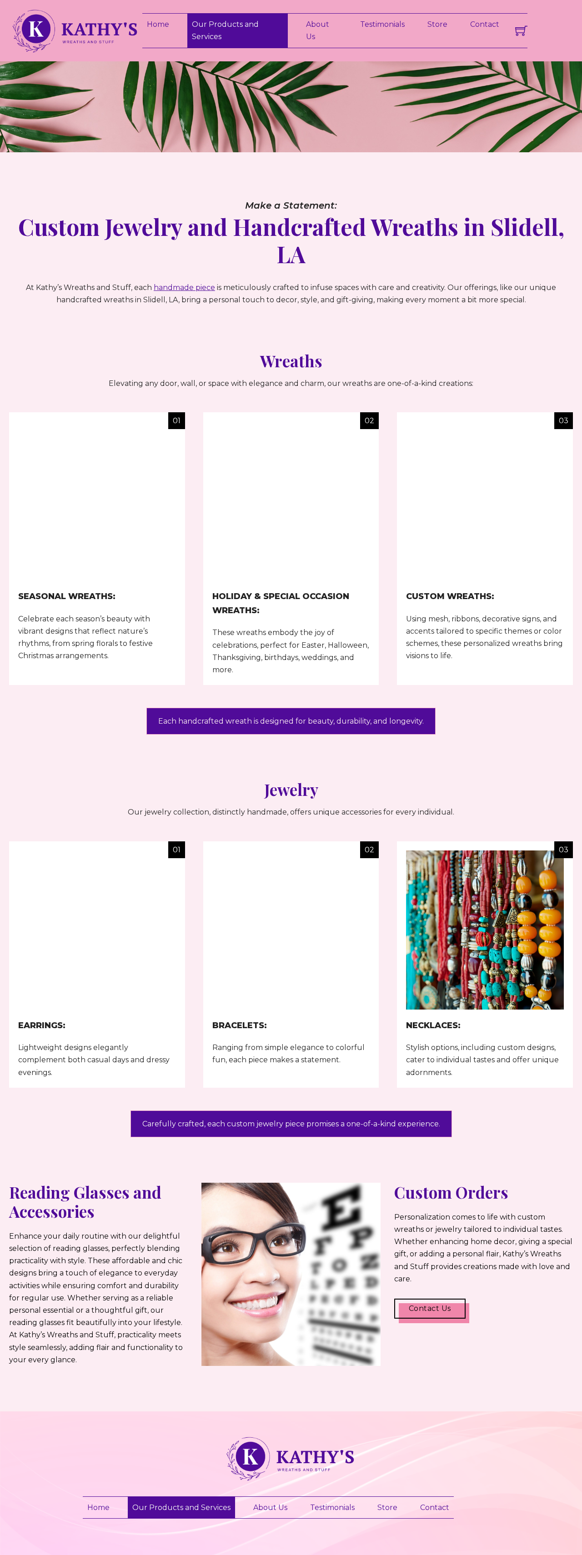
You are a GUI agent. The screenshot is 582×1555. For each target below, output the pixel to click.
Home (158, 24)
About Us (317, 30)
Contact (484, 24)
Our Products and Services (225, 30)
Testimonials (382, 24)
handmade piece (184, 287)
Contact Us (430, 1308)
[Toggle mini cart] (521, 31)
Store (437, 24)
